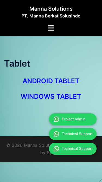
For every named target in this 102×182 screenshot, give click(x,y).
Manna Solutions (51, 8)
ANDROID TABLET (51, 81)
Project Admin (73, 119)
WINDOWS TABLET (51, 96)
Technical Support (77, 134)
